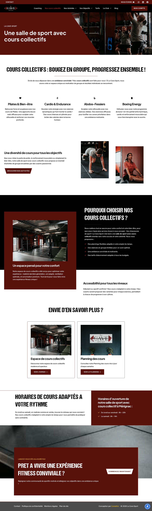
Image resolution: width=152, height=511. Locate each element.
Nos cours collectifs (53, 8)
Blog (116, 8)
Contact (17, 506)
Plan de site (63, 506)
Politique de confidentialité (32, 506)
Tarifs (97, 8)
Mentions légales (51, 506)
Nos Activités (69, 8)
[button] (10, 2)
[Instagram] (138, 2)
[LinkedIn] (143, 2)
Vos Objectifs (85, 8)
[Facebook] (147, 2)
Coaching (38, 8)
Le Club (106, 8)
